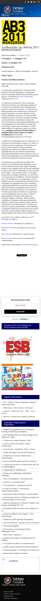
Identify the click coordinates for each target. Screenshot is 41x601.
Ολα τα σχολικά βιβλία (11, 526)
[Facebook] (25, 2)
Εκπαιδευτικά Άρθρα (9, 55)
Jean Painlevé (7, 238)
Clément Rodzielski (9, 228)
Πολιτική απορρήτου (11, 598)
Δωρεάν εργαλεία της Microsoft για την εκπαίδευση (20, 547)
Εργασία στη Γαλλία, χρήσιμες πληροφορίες (18, 519)
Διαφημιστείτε (8, 596)
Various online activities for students (15, 553)
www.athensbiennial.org (29, 245)
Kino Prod (15, 99)
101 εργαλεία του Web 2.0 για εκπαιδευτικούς (19, 543)
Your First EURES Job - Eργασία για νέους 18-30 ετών (21, 523)
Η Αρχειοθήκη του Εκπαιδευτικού (14, 470)
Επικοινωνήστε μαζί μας (12, 594)
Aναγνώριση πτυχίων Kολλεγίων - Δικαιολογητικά (20, 494)
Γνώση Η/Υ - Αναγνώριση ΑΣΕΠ (14, 482)
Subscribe (20, 311)
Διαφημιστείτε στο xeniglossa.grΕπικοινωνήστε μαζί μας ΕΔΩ (17, 326)
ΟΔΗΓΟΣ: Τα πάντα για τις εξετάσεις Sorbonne (19, 417)
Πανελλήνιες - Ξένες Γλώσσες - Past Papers (18, 408)
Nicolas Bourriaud (24, 97)
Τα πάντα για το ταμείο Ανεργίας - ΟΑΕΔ (17, 440)
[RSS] (34, 2)
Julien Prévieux (8, 223)
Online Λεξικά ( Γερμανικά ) (12, 535)
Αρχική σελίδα (8, 592)
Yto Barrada (7, 234)
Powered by (15, 319)
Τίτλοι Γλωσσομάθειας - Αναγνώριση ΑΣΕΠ (18, 479)
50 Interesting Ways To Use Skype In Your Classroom (21, 550)
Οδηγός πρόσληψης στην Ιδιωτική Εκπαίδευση (19, 452)
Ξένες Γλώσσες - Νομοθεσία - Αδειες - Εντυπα (19, 449)
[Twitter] (28, 2)
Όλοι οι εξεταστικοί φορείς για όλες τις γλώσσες (19, 461)
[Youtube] (31, 2)
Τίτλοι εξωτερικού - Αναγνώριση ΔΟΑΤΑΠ (17, 485)
